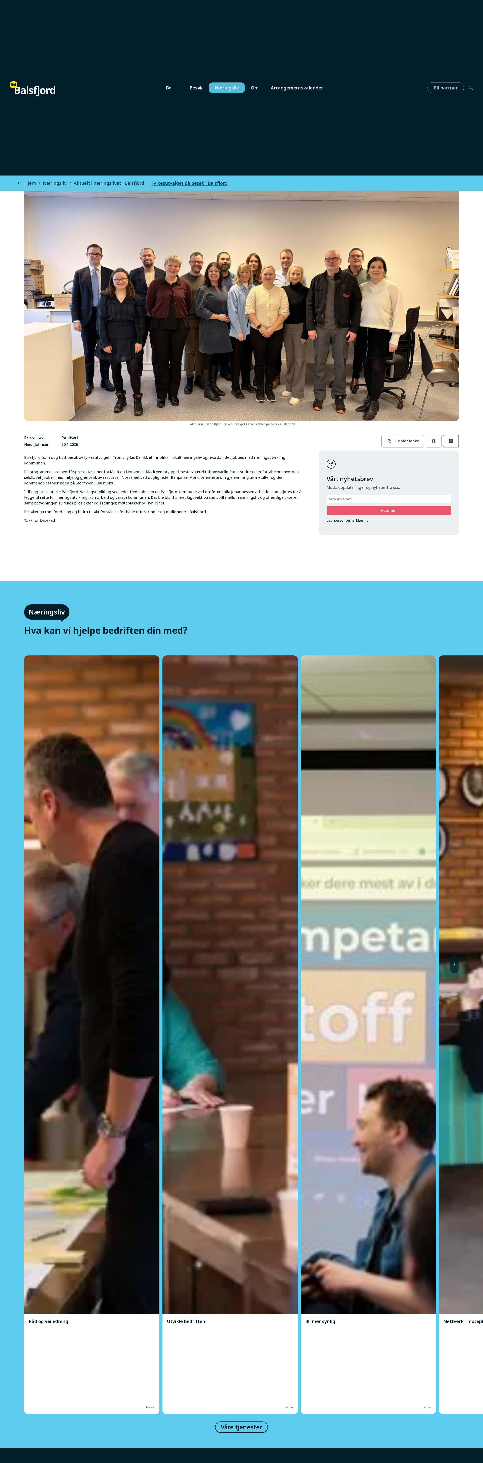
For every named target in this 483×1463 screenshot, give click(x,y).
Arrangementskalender (297, 88)
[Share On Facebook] (433, 441)
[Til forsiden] (33, 87)
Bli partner (446, 88)
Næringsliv (227, 88)
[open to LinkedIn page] (451, 441)
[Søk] (468, 87)
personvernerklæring (351, 520)
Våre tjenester (241, 1427)
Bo (169, 88)
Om (255, 88)
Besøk (196, 88)
